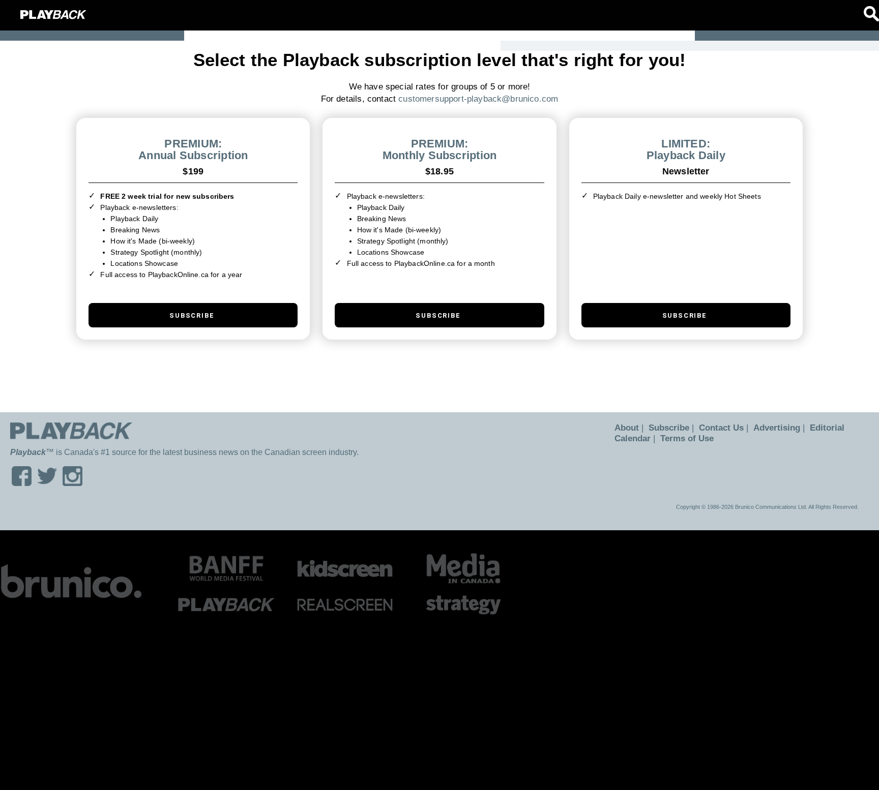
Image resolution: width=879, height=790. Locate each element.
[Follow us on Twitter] (47, 482)
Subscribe (665, 427)
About (625, 427)
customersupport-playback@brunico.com (478, 99)
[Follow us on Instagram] (72, 482)
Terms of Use (683, 438)
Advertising (767, 427)
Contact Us (715, 427)
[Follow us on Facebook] (22, 482)
